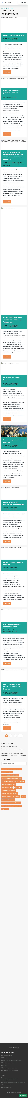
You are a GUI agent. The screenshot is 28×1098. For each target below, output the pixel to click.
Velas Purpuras (14, 1047)
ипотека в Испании (7, 772)
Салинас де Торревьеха (8, 799)
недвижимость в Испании (8, 790)
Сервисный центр (6, 1087)
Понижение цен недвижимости (10, 1070)
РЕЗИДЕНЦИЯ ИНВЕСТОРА (13, 35)
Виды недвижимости (7, 1055)
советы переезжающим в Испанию (11, 803)
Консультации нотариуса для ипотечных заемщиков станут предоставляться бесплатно (13, 754)
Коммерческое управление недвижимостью (13, 1082)
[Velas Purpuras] (8, 3)
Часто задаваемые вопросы (9, 1062)
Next (20, 735)
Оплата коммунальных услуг (9, 1067)
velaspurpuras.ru (17, 1092)
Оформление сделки (7, 1057)
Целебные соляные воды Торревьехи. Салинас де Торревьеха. (12, 320)
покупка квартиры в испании (9, 793)
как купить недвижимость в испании (11, 778)
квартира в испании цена (8, 784)
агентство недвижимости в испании (11, 769)
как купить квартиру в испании (10, 775)
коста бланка (17, 787)
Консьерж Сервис (7, 1084)
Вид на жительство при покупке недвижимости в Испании (12, 687)
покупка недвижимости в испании (11, 796)
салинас (23, 796)
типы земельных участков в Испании (11, 806)
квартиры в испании (7, 787)
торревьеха (5, 809)
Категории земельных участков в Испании (13, 749)
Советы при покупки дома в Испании (11, 1060)
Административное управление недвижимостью (9, 1079)
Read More (7, 72)
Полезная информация (17, 163)
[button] (22, 2)
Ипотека (4, 1065)
